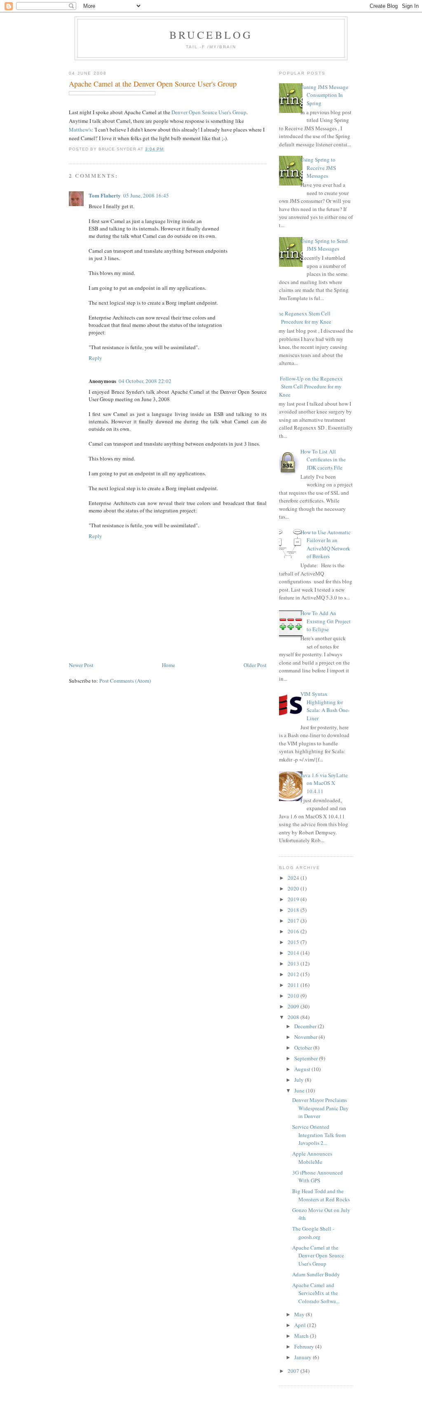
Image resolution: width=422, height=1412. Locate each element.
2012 (294, 974)
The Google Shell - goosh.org (313, 1232)
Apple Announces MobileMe (312, 1157)
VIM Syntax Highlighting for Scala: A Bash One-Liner (324, 706)
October (303, 1047)
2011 (294, 985)
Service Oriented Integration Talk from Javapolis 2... (319, 1135)
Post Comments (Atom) (125, 680)
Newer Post (81, 665)
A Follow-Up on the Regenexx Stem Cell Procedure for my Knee (309, 386)
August (303, 1069)
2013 (294, 963)
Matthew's (80, 129)
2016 (294, 931)
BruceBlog (211, 35)
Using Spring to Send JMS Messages (324, 245)
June (300, 1090)
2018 (294, 910)
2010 (294, 995)
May (300, 1314)
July (299, 1079)
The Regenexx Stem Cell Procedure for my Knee (303, 317)
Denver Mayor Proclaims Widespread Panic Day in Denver (320, 1108)
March (302, 1335)
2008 (294, 1017)
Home (168, 665)
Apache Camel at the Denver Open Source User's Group (153, 84)
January (303, 1357)
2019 (294, 899)
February (304, 1346)
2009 (294, 1006)
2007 (294, 1370)
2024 (294, 877)
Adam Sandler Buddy (316, 1274)
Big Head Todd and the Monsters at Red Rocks (321, 1195)
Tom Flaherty (105, 195)
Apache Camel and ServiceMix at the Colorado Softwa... (316, 1293)
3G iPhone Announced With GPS (317, 1176)
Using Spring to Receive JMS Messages (318, 167)
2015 (294, 942)
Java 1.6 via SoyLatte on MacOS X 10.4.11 (324, 783)
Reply (95, 358)
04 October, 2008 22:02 (145, 381)
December (306, 1026)
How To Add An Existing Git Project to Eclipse (325, 621)
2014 (294, 952)
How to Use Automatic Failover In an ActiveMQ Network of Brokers (325, 544)
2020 (294, 888)
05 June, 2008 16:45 (146, 195)
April (300, 1325)
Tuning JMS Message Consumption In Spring (324, 95)
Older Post (255, 665)
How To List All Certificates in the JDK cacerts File (323, 459)
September (306, 1058)
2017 (294, 920)
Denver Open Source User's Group (208, 112)
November (306, 1037)
